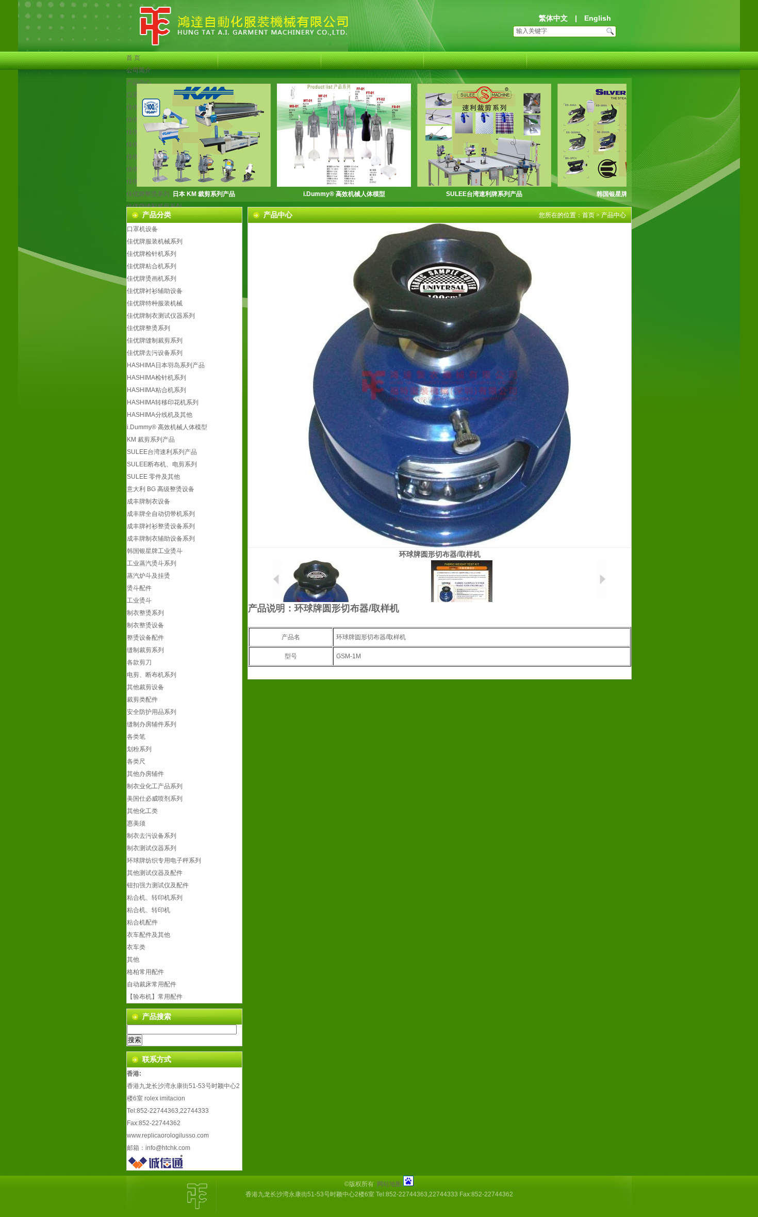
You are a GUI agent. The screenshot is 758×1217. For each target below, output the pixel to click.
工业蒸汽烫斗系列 (151, 563)
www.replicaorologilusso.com (168, 1135)
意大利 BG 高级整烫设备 (160, 489)
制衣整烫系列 (145, 612)
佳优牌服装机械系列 (155, 241)
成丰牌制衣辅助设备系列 (161, 538)
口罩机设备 (142, 229)
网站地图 (389, 1184)
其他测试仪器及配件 (155, 873)
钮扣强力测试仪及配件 (158, 885)
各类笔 (136, 736)
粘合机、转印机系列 (155, 897)
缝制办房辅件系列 (151, 724)
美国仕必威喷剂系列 (155, 798)
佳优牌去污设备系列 (155, 352)
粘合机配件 (142, 922)
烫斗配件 (139, 588)
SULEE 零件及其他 (153, 476)
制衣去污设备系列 (151, 835)
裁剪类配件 (142, 699)
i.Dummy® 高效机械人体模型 (344, 194)
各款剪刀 (139, 662)
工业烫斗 (139, 600)
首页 (588, 215)
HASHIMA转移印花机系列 (163, 402)
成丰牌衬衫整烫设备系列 (161, 526)
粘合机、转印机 (148, 910)
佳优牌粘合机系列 (151, 266)
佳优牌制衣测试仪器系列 (161, 315)
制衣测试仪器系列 (151, 848)
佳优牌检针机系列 (151, 253)
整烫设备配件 (145, 637)
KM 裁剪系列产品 (151, 439)
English (597, 18)
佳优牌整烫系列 (148, 328)
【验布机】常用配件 (155, 996)
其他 (133, 959)
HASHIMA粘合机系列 (156, 390)
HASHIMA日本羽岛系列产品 (166, 365)
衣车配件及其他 (148, 934)
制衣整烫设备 (145, 625)
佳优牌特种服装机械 (155, 303)
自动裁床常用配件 (151, 984)
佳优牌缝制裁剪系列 (154, 206)
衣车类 (136, 947)
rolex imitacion (164, 1098)
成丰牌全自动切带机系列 (161, 513)
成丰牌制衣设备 (148, 501)
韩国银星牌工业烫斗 (624, 194)
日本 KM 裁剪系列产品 (204, 194)
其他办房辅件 (145, 773)
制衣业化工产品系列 (155, 786)
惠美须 (136, 823)
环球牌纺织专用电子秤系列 (164, 860)
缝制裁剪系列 (145, 650)
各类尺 (136, 761)
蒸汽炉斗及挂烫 (148, 575)
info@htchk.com (167, 1147)
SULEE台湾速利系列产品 (162, 452)
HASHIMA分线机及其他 (159, 414)
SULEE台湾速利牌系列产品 (484, 194)
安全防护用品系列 (151, 712)
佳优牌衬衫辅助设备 (155, 291)
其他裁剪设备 (145, 687)
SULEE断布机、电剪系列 (162, 464)
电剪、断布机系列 (151, 674)
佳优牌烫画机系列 (151, 278)
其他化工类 (142, 811)
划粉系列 (139, 749)
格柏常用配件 (145, 972)
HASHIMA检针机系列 (156, 377)
